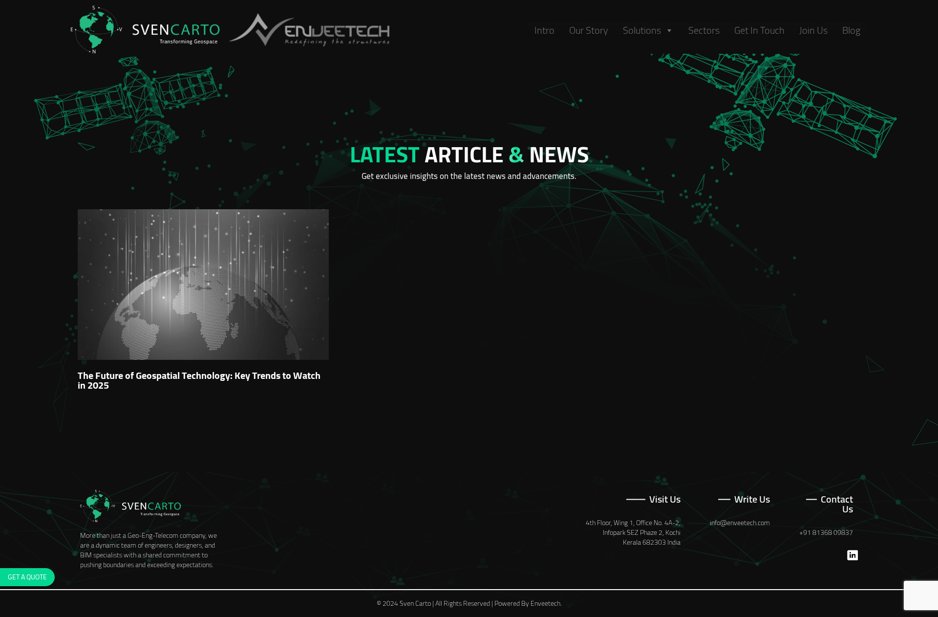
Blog (851, 30)
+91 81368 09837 (826, 532)
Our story (588, 30)
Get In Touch (759, 30)
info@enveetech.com (740, 523)
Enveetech (545, 603)
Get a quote (27, 577)
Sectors (704, 30)
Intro (544, 30)
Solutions (642, 30)
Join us (813, 30)
